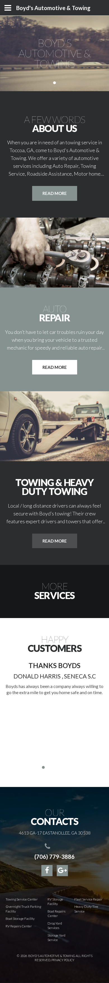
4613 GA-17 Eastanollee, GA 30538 (55, 832)
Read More (54, 367)
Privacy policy (62, 960)
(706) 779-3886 (54, 856)
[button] (37, 767)
